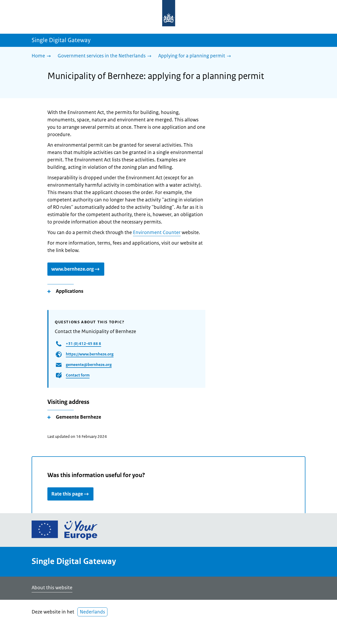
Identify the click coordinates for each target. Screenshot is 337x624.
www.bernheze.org (72, 269)
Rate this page (67, 494)
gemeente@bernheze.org (89, 364)
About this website (52, 588)
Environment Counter (157, 232)
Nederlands (92, 612)
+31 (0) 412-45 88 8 (83, 343)
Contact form (78, 375)
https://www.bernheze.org (89, 353)
